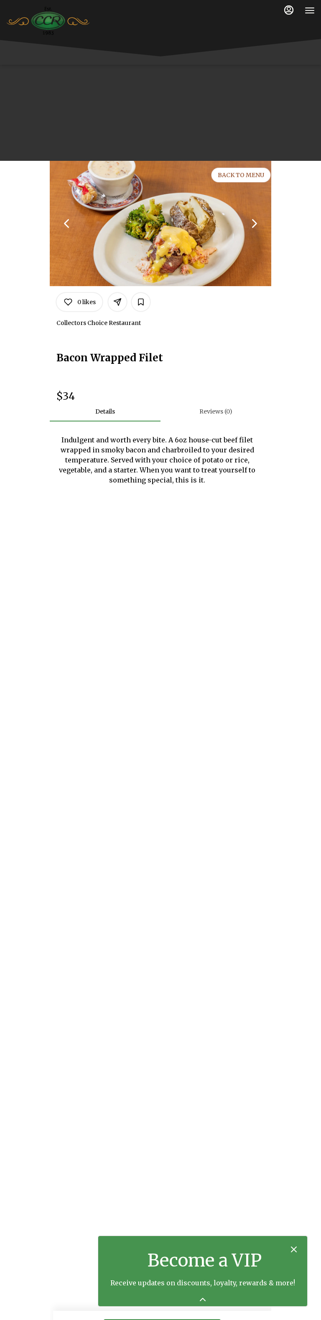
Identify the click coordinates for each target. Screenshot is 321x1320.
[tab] (105, 411)
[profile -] (289, 10)
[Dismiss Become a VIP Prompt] (294, 1249)
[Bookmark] (141, 302)
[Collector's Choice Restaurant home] (48, 21)
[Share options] (117, 302)
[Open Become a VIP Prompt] (203, 1300)
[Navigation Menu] (310, 10)
